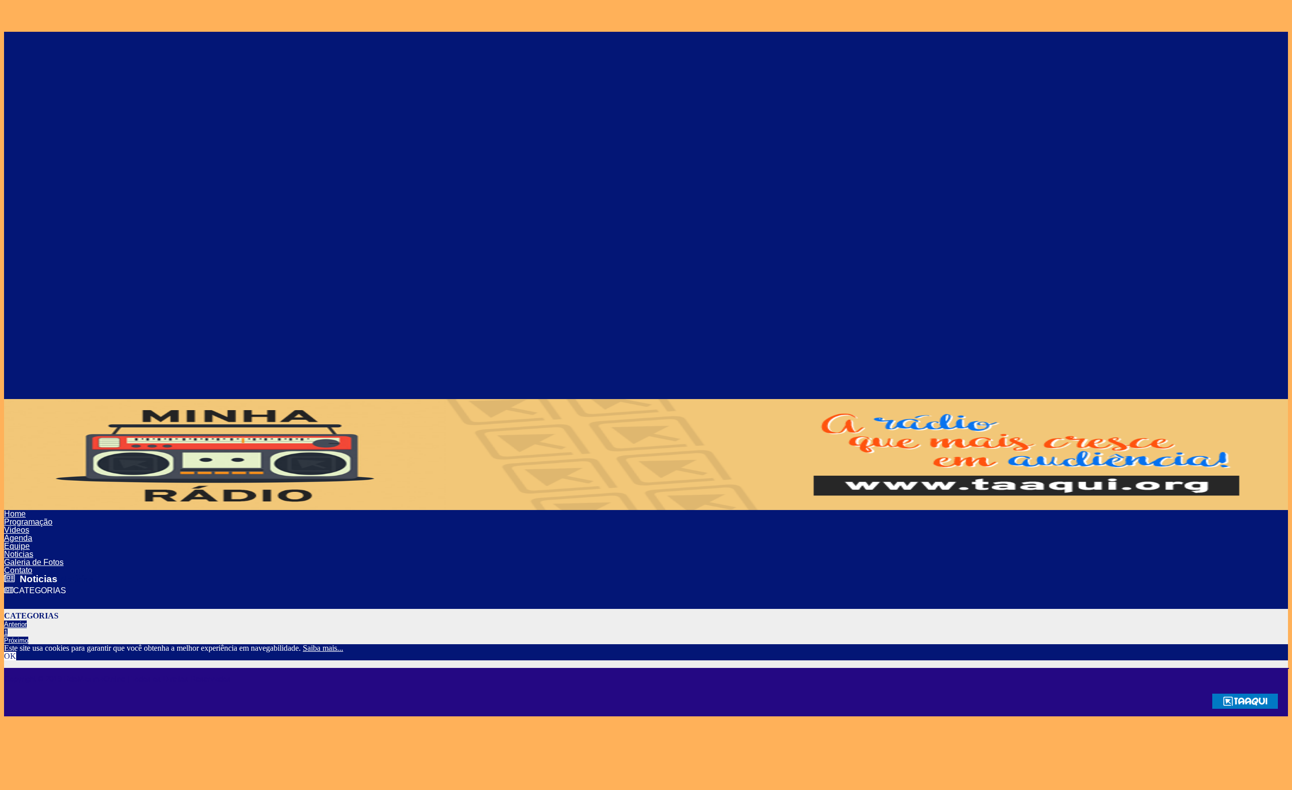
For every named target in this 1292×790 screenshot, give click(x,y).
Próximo (16, 640)
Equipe (17, 546)
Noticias (18, 554)
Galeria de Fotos (34, 562)
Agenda (18, 538)
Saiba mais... (323, 648)
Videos (16, 530)
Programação (28, 522)
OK (10, 656)
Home (15, 514)
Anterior (15, 624)
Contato (18, 570)
